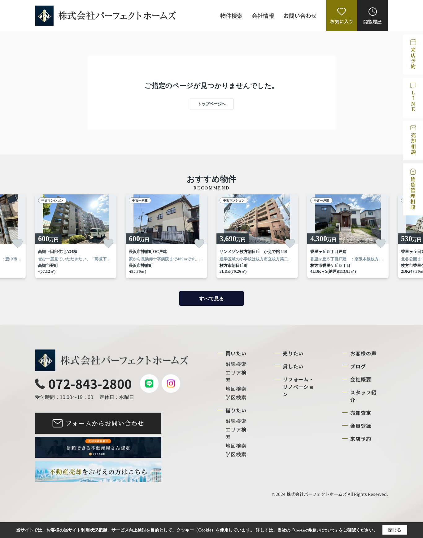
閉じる (394, 530)
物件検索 (231, 15)
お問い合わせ (300, 15)
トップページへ (212, 104)
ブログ (358, 366)
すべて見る (211, 298)
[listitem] (75, 236)
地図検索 (235, 388)
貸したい (293, 366)
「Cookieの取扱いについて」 (314, 530)
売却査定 (360, 412)
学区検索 (235, 397)
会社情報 (263, 15)
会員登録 (360, 425)
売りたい (293, 353)
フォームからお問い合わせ (105, 423)
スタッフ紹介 (363, 395)
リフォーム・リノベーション (298, 386)
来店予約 (360, 438)
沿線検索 (235, 363)
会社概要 (360, 379)
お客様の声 (363, 353)
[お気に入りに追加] (18, 243)
